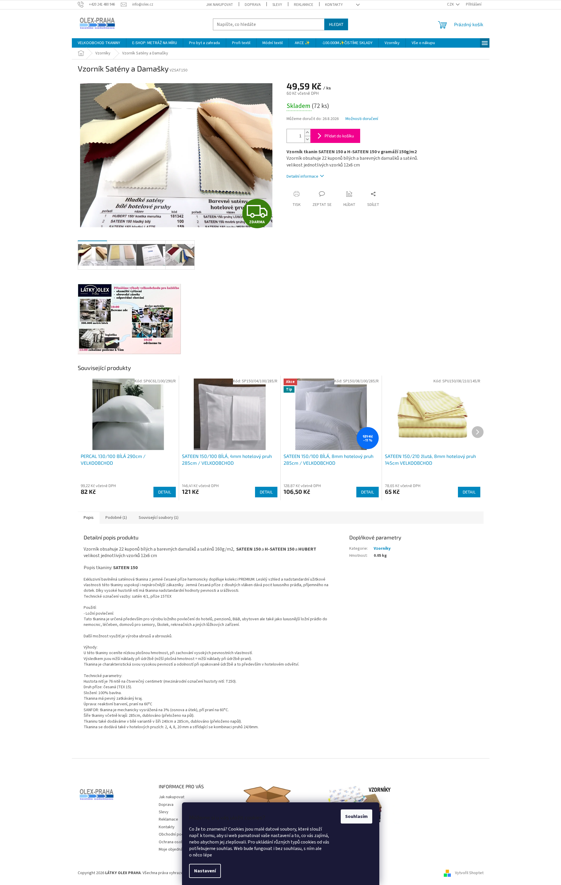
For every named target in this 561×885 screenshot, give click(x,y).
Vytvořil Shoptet (469, 873)
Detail (164, 491)
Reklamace (303, 4)
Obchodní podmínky (176, 834)
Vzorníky (382, 548)
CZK (451, 4)
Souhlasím (356, 816)
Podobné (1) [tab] (116, 518)
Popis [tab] (89, 518)
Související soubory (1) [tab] (158, 518)
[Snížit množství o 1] (307, 139)
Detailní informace (302, 176)
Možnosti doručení (361, 119)
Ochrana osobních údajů (180, 842)
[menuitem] (99, 43)
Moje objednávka (174, 849)
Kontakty (334, 4)
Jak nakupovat (219, 4)
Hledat (336, 24)
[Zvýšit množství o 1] (307, 132)
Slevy (277, 4)
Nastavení (205, 871)
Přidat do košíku (339, 135)
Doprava (253, 4)
